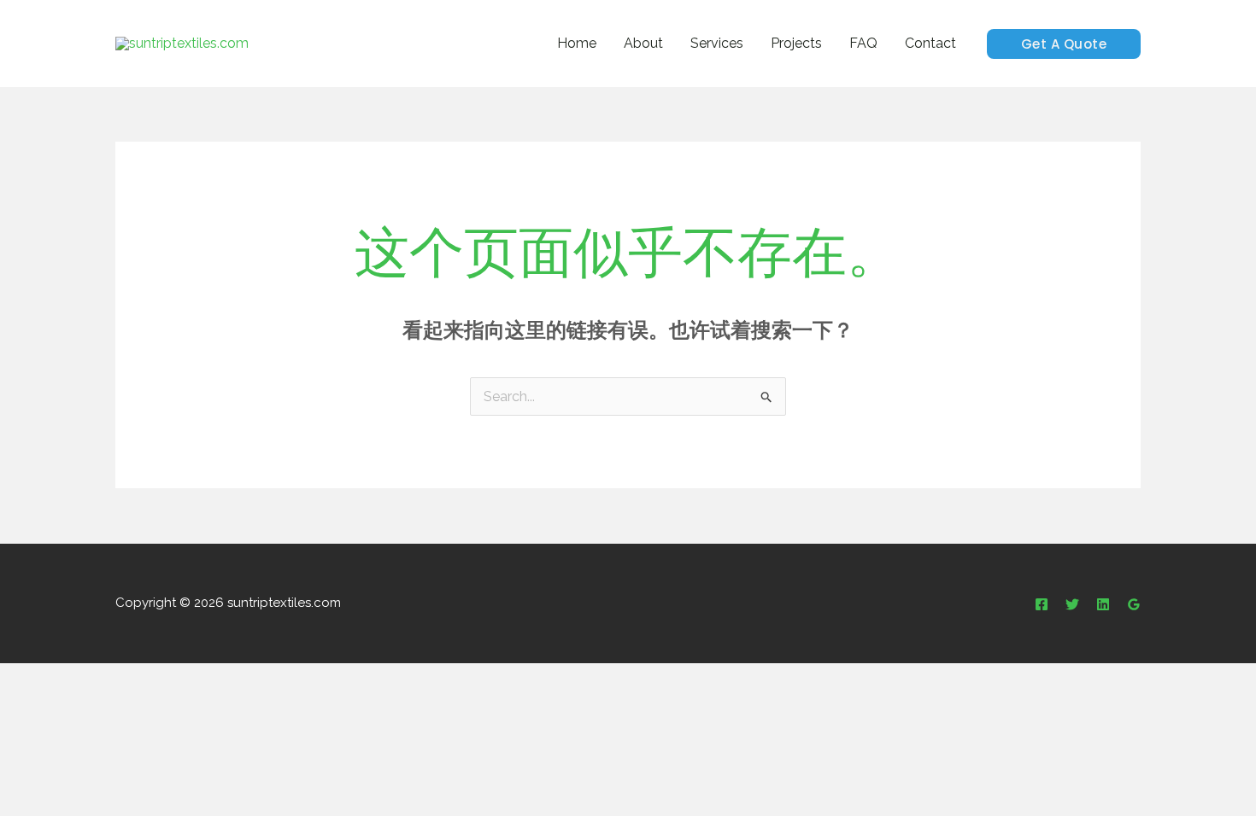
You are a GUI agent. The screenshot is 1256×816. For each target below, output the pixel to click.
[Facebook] (1041, 604)
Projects (796, 43)
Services (716, 43)
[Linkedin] (1103, 604)
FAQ (863, 43)
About (643, 43)
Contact (930, 43)
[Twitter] (1072, 604)
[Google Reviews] (1134, 604)
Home (576, 43)
